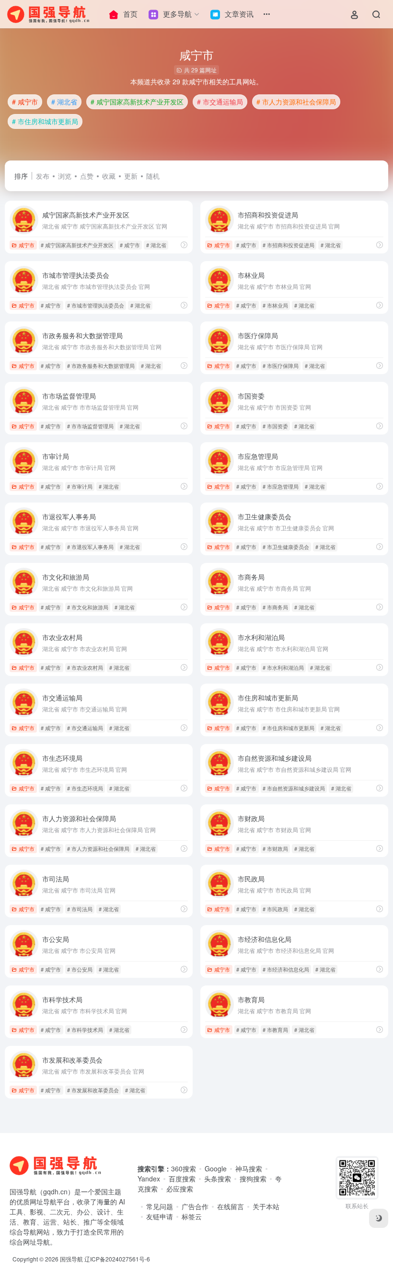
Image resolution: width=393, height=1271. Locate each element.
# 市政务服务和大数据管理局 (101, 365)
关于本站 (266, 1206)
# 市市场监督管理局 (90, 426)
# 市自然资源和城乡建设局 (294, 788)
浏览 (64, 176)
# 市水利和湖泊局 (283, 667)
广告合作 (195, 1206)
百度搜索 (182, 1178)
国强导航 (71, 1259)
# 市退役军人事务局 (90, 546)
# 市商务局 (275, 607)
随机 (153, 176)
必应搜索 (179, 1188)
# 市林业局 (275, 305)
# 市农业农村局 (85, 667)
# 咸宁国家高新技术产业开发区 (137, 101)
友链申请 (159, 1216)
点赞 (86, 176)
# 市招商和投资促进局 (288, 245)
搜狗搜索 (253, 1178)
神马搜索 (248, 1168)
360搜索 (183, 1168)
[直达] (184, 244)
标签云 (192, 1216)
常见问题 (159, 1206)
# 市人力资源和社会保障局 (296, 101)
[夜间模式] (378, 1218)
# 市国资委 (275, 426)
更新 (131, 176)
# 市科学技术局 (85, 1029)
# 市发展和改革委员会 (93, 1090)
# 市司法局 (79, 909)
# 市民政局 (275, 909)
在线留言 (230, 1206)
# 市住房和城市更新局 (45, 121)
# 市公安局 (79, 969)
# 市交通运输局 (220, 101)
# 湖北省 (64, 101)
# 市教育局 (275, 1029)
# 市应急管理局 (281, 486)
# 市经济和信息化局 (286, 969)
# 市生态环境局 (85, 788)
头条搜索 (217, 1178)
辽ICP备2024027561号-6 (117, 1259)
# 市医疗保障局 (281, 365)
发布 (42, 176)
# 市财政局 (275, 848)
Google (216, 1168)
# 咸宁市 (25, 101)
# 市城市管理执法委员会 (95, 305)
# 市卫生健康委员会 (286, 546)
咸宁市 (27, 245)
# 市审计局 (79, 486)
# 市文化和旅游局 (87, 607)
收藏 (109, 176)
